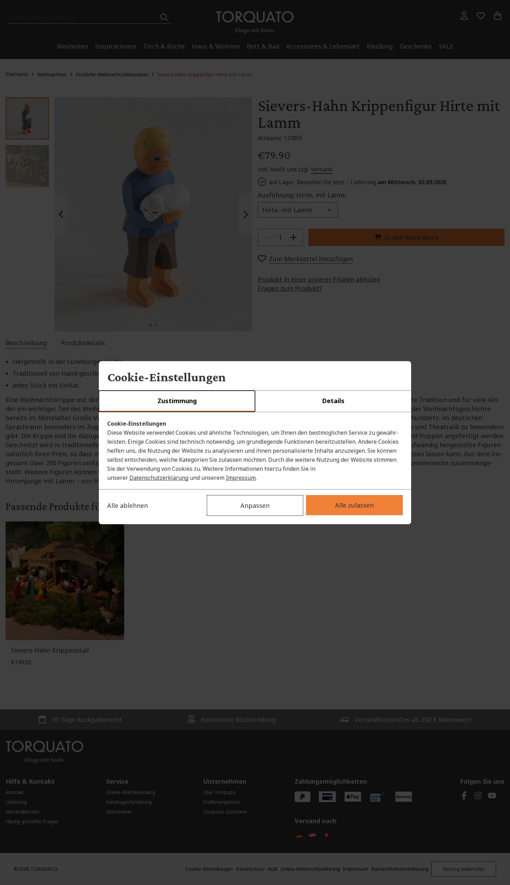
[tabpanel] (255, 450)
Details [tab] (333, 401)
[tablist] (255, 401)
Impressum (241, 478)
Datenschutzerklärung (158, 478)
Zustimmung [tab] (177, 401)
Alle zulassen (354, 505)
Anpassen (255, 505)
